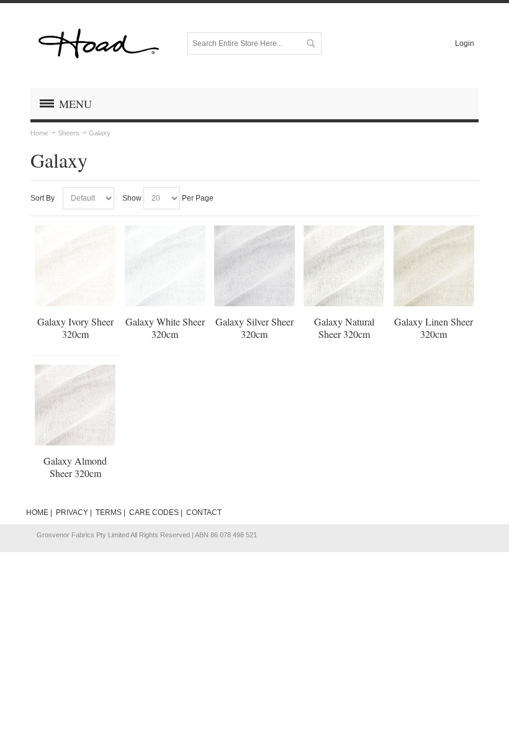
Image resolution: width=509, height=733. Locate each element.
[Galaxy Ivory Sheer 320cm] (75, 265)
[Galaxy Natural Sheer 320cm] (344, 265)
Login (464, 43)
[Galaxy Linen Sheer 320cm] (434, 265)
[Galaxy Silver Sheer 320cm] (254, 265)
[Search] (310, 43)
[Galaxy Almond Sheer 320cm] (75, 405)
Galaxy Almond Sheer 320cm (75, 467)
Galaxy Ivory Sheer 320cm (75, 327)
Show (132, 198)
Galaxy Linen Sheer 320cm (433, 327)
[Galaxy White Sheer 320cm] (165, 265)
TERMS (109, 512)
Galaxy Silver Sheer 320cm (254, 327)
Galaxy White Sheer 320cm (165, 327)
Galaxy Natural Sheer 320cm (344, 327)
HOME (37, 512)
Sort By (42, 198)
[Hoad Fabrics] (98, 43)
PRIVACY (72, 512)
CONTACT (204, 512)
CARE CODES (154, 512)
